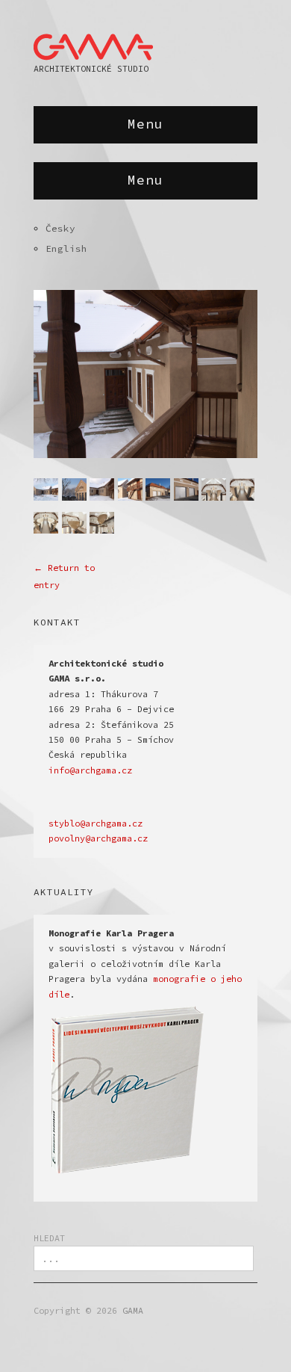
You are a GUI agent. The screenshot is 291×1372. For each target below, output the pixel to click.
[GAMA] (93, 44)
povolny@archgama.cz (98, 838)
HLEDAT (49, 1238)
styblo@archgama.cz (95, 823)
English (66, 248)
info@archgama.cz (90, 770)
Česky (60, 228)
